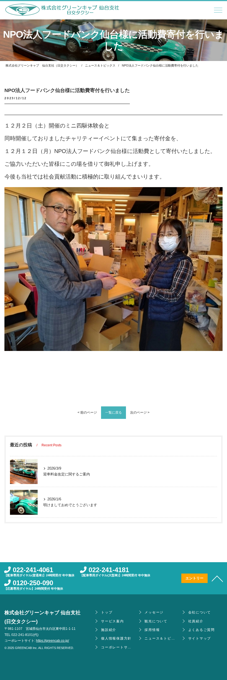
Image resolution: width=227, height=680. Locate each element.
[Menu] (218, 11)
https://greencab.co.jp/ (52, 641)
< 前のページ (87, 412)
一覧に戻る (113, 412)
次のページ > (139, 412)
